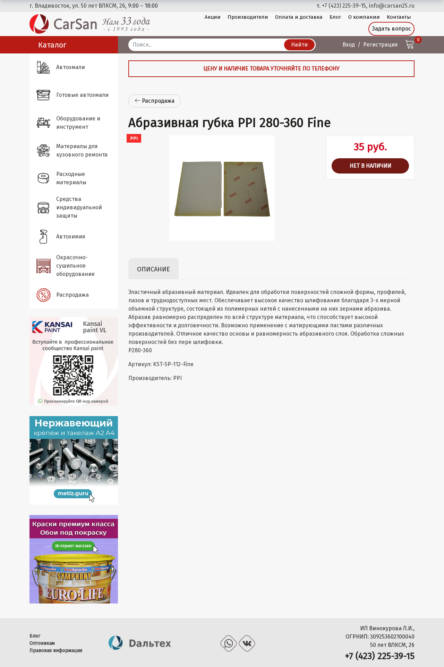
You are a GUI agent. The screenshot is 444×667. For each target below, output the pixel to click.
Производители (248, 17)
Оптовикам (42, 643)
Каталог (52, 45)
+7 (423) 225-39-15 (344, 5)
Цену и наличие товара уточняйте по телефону (271, 68)
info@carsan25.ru (392, 5)
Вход (348, 44)
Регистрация (380, 44)
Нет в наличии (370, 165)
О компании (364, 17)
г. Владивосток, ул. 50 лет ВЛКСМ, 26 (77, 5)
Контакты (399, 17)
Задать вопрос (391, 28)
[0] (410, 45)
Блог (335, 17)
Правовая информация (55, 650)
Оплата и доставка (299, 17)
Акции (213, 17)
